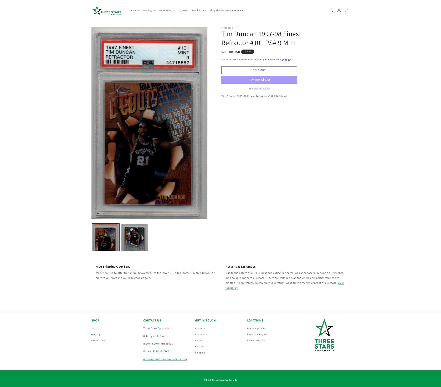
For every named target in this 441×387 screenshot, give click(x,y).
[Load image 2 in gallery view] (134, 237)
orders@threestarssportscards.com (165, 359)
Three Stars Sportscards (224, 380)
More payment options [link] (259, 88)
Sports (95, 328)
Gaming (95, 334)
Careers (199, 340)
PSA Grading (98, 340)
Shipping (200, 352)
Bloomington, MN (257, 328)
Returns (199, 346)
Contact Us (201, 334)
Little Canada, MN (257, 334)
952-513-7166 (160, 351)
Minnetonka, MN (256, 340)
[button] (134, 10)
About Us (200, 328)
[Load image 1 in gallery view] (105, 237)
